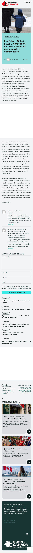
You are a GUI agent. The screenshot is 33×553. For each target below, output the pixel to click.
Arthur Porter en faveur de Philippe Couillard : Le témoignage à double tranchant (9, 391)
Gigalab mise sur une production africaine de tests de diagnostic (16, 317)
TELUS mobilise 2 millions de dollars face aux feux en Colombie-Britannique (15, 325)
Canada (16, 36)
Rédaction (15, 59)
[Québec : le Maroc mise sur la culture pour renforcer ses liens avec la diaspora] (16, 441)
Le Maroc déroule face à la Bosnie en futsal (16, 309)
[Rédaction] (8, 59)
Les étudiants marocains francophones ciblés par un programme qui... (14, 481)
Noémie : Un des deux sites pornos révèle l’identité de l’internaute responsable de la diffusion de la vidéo (24, 390)
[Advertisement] (16, 121)
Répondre (10, 224)
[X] (27, 534)
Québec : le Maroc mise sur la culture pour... (15, 450)
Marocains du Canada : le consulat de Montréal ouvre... (15, 418)
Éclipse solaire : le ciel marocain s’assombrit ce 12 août (12, 333)
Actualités (8, 36)
